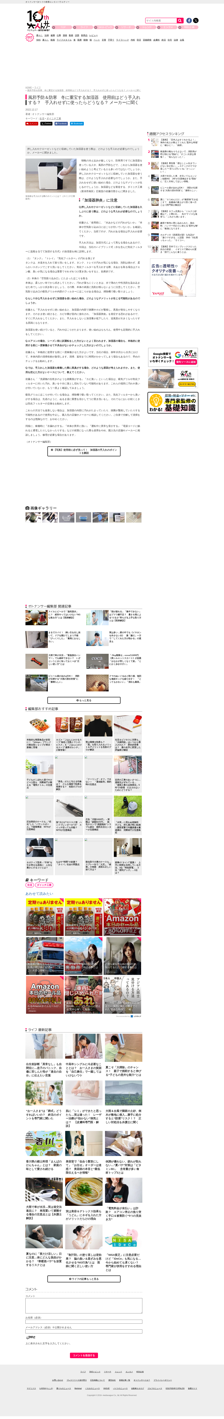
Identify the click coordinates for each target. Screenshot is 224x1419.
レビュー (93, 35)
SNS (38, 40)
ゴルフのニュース (155, 1388)
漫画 (65, 35)
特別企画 (189, 27)
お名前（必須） (34, 1317)
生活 (41, 118)
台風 (182, 40)
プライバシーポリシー (163, 1380)
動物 (86, 40)
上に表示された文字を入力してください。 (48, 1343)
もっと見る (85, 700)
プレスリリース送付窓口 (77, 1380)
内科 (133, 40)
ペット (97, 40)
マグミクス (31, 1388)
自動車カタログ (137, 1388)
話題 (77, 35)
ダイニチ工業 (53, 118)
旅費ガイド (192, 1388)
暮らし (39, 35)
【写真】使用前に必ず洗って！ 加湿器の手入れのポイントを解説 (85, 451)
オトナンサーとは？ (142, 1380)
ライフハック (122, 40)
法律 (46, 35)
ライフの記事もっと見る (85, 1279)
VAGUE (106, 1388)
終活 (164, 40)
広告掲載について (97, 1380)
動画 (71, 35)
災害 (104, 40)
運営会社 (112, 1380)
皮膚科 (156, 40)
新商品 (84, 35)
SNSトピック (105, 27)
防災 (139, 40)
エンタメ (168, 27)
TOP (63, 27)
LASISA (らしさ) (46, 1388)
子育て (111, 40)
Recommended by (123, 1016)
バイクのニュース (120, 1388)
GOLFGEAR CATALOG (175, 1388)
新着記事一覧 (124, 1380)
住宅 (170, 40)
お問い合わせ (57, 1380)
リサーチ (126, 27)
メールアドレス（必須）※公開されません (48, 1327)
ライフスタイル (64, 40)
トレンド (147, 27)
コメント (30, 1296)
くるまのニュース (92, 1388)
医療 (79, 40)
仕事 (59, 35)
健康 (53, 35)
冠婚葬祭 (147, 40)
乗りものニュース (63, 1388)
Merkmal (78, 1388)
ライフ (84, 27)
